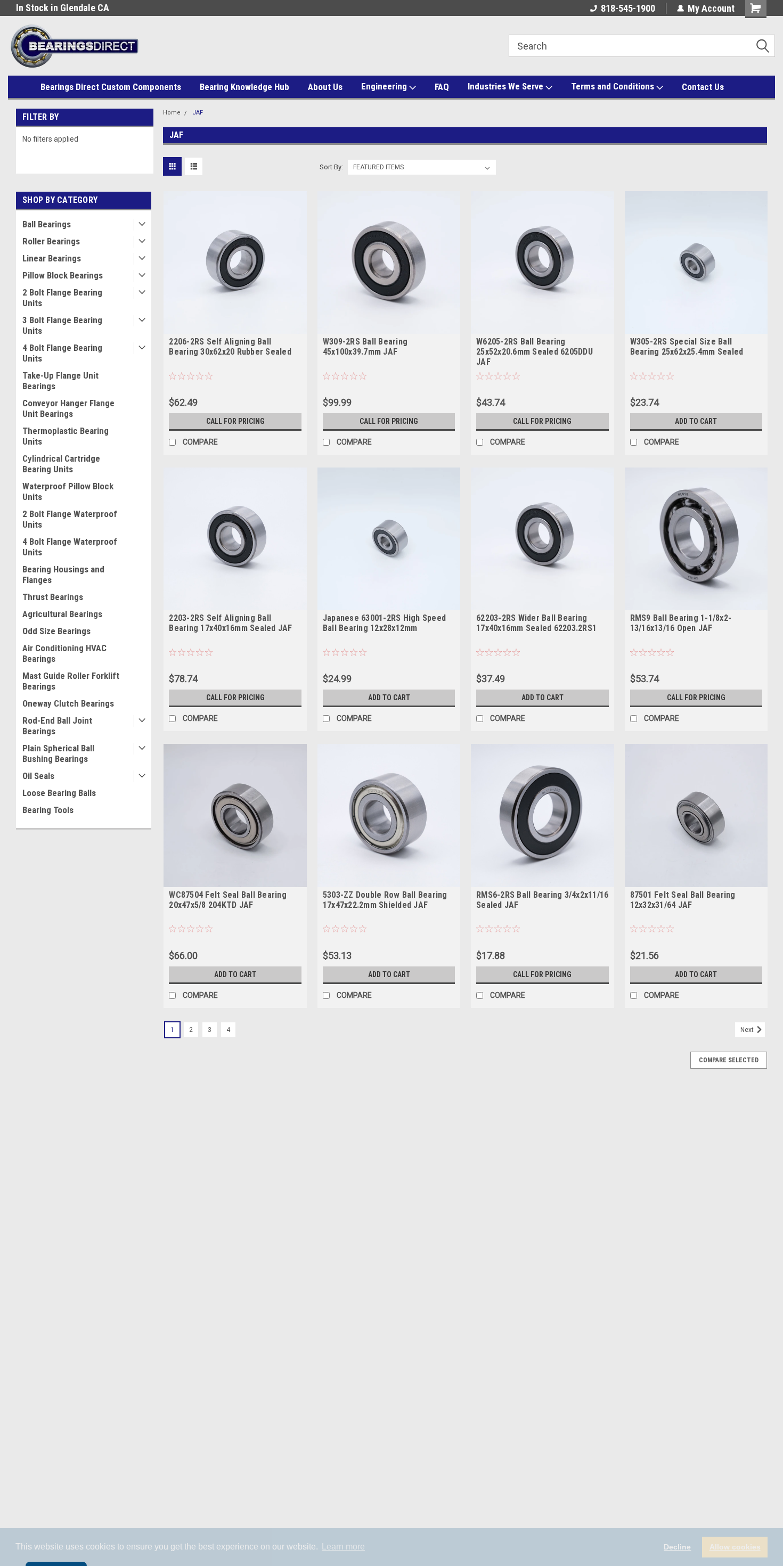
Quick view (235, 326)
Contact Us (703, 86)
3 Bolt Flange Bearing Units (62, 325)
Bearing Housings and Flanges (63, 574)
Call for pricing (235, 421)
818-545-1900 (628, 8)
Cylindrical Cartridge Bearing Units (61, 463)
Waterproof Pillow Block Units (67, 491)
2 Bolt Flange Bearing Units (62, 297)
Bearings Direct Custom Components (110, 86)
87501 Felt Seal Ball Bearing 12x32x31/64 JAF (683, 900)
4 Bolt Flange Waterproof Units (69, 546)
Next (747, 1030)
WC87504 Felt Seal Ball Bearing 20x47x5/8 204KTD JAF (228, 900)
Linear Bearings (51, 258)
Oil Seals (38, 775)
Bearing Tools (48, 810)
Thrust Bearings (52, 597)
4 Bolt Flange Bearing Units (62, 353)
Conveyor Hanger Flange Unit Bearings (68, 408)
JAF (197, 112)
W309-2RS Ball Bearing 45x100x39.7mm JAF (365, 347)
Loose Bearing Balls (59, 793)
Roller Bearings (51, 241)
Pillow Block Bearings (62, 275)
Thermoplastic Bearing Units (65, 436)
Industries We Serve (506, 86)
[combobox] (642, 46)
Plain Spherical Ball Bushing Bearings (58, 753)
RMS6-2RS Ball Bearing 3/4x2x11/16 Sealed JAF (542, 900)
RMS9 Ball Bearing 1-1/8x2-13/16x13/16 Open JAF (681, 623)
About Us (325, 86)
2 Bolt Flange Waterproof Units (69, 519)
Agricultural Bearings (62, 614)
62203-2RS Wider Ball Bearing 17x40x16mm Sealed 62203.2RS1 (536, 623)
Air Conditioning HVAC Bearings (64, 653)
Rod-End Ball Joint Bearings (57, 725)
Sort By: (331, 167)
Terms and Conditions (613, 86)
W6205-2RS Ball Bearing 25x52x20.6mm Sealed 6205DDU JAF (534, 352)
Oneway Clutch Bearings (68, 703)
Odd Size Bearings (56, 631)
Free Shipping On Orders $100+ (77, 7)
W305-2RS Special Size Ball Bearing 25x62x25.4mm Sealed (687, 347)
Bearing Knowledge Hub (244, 86)
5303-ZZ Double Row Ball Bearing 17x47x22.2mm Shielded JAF (385, 900)
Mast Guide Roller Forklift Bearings (70, 681)
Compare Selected (728, 1060)
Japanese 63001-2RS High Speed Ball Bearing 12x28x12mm (384, 623)
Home (172, 112)
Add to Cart (696, 421)
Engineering (385, 86)
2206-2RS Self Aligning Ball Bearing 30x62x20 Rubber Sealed (230, 347)
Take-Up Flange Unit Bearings (60, 380)
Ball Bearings (46, 224)
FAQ (442, 86)
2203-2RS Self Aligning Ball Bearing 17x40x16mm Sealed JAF (230, 623)
